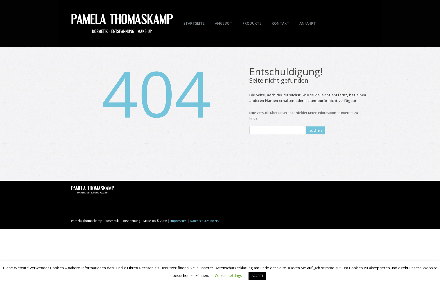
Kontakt (280, 23)
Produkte (252, 23)
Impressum (178, 221)
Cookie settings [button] (228, 275)
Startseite (194, 23)
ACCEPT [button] (257, 275)
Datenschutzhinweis (204, 221)
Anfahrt (307, 23)
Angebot (223, 23)
